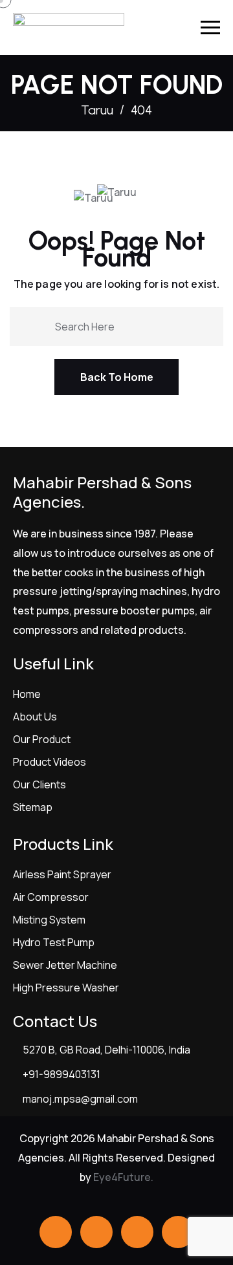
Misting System (49, 920)
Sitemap (32, 807)
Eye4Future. (123, 1177)
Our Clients (39, 784)
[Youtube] (137, 1232)
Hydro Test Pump (53, 942)
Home (27, 694)
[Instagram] (178, 1232)
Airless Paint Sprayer (62, 874)
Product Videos (49, 762)
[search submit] (40, 325)
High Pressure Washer (66, 987)
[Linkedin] (96, 1232)
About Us (35, 716)
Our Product (42, 739)
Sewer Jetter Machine (65, 965)
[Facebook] (55, 1232)
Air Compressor (51, 897)
